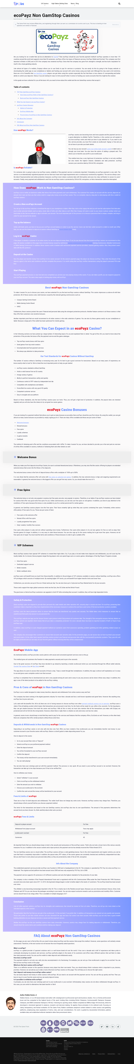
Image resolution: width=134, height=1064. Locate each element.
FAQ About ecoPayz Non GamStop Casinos (30, 125)
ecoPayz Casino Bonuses (25, 105)
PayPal (55, 57)
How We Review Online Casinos (54, 1043)
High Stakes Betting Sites (59, 3)
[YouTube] (107, 1026)
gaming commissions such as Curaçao (80, 243)
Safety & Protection (26, 108)
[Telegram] (118, 1026)
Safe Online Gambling (51, 1046)
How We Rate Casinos (51, 1042)
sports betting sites (65, 229)
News (93, 1053)
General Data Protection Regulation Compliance (76, 1042)
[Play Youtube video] (39, 149)
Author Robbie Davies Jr (28, 995)
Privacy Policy (101, 1053)
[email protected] (22, 1060)
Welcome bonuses (23, 422)
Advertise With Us (68, 1046)
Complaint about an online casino (72, 1043)
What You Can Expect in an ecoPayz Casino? (31, 102)
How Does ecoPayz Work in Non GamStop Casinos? (36, 95)
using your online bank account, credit (99, 149)
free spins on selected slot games (60, 477)
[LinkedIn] (112, 1026)
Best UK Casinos (18, 19)
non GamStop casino (40, 73)
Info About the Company (24, 118)
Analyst (66, 1048)
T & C (119, 1053)
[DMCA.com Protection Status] (64, 1032)
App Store (36, 666)
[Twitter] (101, 1026)
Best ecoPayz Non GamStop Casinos (32, 98)
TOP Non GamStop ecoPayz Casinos (28, 92)
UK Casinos (44, 3)
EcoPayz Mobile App (26, 111)
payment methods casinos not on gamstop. (95, 704)
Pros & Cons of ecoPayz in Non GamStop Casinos (36, 115)
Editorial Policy (111, 1053)
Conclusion (20, 122)
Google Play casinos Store (22, 666)
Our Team (66, 1045)
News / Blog (75, 3)
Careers (66, 1049)
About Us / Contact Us (84, 1053)
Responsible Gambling (51, 1045)
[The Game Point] (19, 2)
